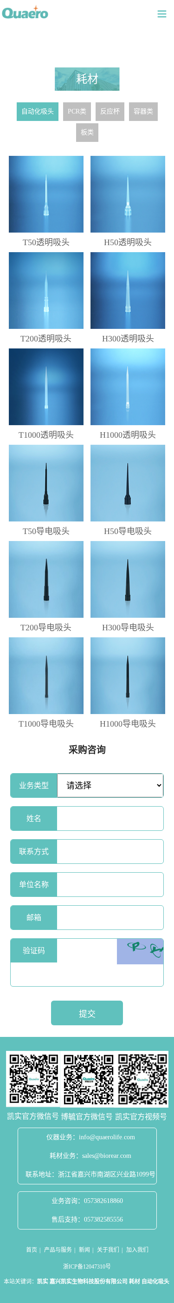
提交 (87, 1014)
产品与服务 (58, 1250)
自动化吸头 (37, 111)
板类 (87, 132)
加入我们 (137, 1250)
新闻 (84, 1250)
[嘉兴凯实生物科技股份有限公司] (25, 12)
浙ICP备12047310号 (87, 1266)
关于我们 (108, 1250)
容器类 (143, 111)
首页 (31, 1250)
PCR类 (77, 111)
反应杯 (110, 111)
